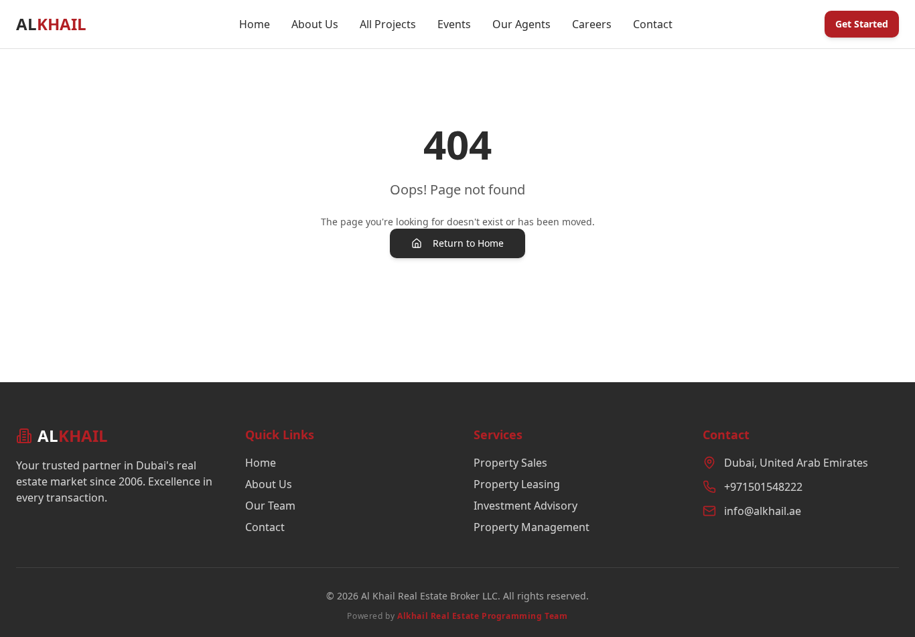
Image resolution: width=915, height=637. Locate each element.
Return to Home (468, 243)
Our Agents (521, 24)
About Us (314, 24)
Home (254, 24)
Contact (653, 24)
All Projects (388, 24)
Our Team (270, 505)
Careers (592, 24)
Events (454, 24)
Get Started (861, 23)
